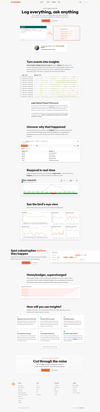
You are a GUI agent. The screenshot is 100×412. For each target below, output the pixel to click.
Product (41, 2)
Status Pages (20, 389)
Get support (56, 385)
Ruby (37, 385)
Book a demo (55, 370)
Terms (74, 407)
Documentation (57, 387)
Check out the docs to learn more (50, 346)
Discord (56, 392)
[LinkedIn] (83, 407)
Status (56, 394)
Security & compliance (76, 392)
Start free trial (46, 20)
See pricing (54, 20)
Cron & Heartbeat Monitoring (23, 394)
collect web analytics (72, 337)
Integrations (20, 396)
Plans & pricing (20, 398)
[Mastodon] (81, 407)
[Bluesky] (80, 407)
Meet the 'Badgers (76, 385)
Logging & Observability (22, 392)
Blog (59, 2)
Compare (19, 400)
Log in (80, 2)
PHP (37, 392)
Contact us (74, 389)
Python (37, 389)
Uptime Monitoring (21, 387)
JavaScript (38, 387)
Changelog (54, 2)
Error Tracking (20, 385)
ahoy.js (64, 337)
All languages (38, 394)
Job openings (75, 387)
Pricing (48, 2)
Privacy (77, 407)
